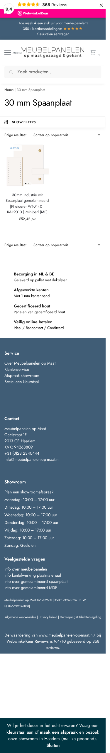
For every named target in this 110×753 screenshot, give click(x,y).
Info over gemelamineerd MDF (30, 587)
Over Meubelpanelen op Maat (29, 363)
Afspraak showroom (21, 375)
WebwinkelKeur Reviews (27, 641)
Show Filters (24, 122)
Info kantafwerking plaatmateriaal (32, 575)
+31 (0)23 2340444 (21, 453)
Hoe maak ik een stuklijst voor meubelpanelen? (53, 23)
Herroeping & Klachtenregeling (80, 617)
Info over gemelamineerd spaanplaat (35, 581)
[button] (94, 53)
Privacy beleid (48, 617)
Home (8, 89)
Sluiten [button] (53, 745)
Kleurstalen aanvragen (53, 34)
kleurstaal (16, 732)
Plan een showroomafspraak (28, 492)
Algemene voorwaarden (20, 617)
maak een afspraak (59, 732)
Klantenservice (16, 369)
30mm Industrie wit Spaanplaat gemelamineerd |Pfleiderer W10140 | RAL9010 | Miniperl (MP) (27, 203)
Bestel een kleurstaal (22, 382)
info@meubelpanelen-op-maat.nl (31, 459)
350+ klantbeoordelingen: (53, 28)
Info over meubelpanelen (25, 569)
